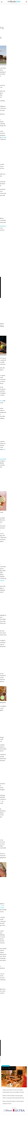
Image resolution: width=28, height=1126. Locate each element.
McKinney (3, 226)
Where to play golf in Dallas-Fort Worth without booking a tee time (13, 1102)
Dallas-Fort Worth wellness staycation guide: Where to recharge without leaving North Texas (13, 1097)
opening (4, 137)
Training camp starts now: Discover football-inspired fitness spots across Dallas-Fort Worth (13, 1091)
